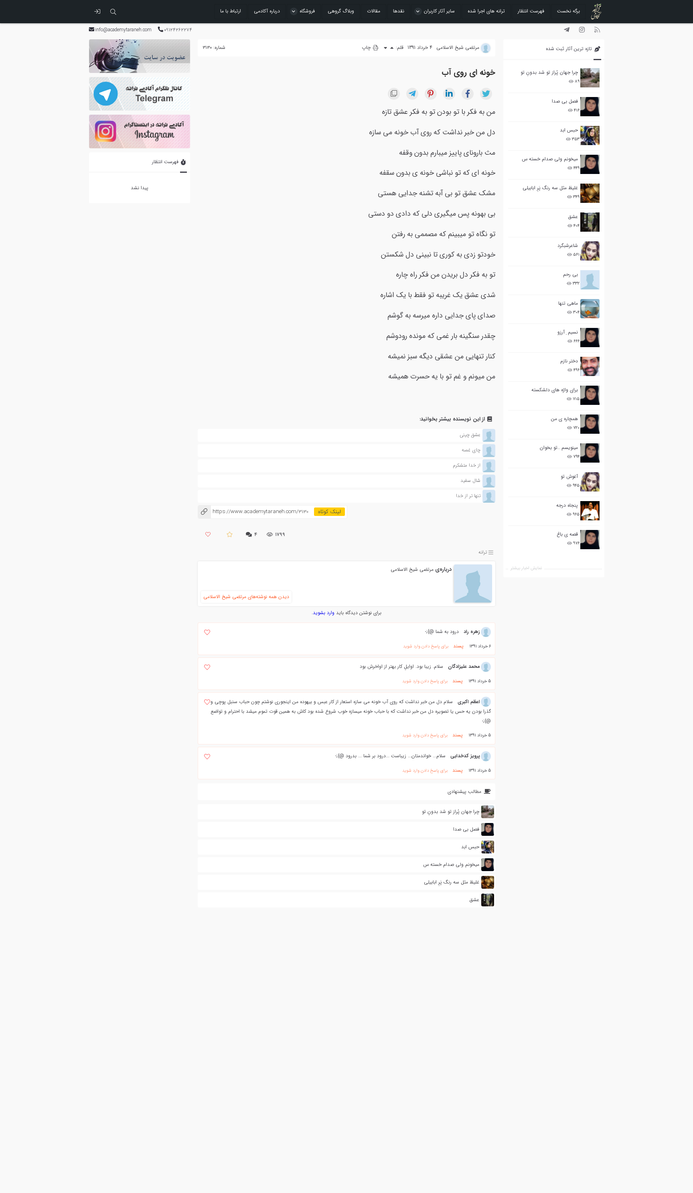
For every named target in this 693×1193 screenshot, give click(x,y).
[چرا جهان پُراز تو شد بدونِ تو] (590, 77)
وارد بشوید (323, 613)
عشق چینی (470, 435)
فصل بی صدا (565, 101)
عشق (573, 216)
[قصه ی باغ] (590, 539)
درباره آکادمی (267, 11)
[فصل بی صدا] (590, 106)
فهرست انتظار (531, 11)
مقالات (373, 11)
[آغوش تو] (590, 481)
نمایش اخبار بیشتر (526, 568)
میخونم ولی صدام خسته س (550, 159)
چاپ (367, 47)
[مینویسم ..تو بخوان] (590, 453)
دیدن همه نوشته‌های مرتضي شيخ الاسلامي (246, 597)
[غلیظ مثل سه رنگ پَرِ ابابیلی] (590, 193)
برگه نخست (568, 11)
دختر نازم (569, 361)
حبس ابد (569, 130)
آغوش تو (569, 476)
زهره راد (472, 631)
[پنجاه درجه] (590, 511)
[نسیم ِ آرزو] (590, 337)
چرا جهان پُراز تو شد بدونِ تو (549, 72)
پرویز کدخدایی (465, 756)
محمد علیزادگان (464, 666)
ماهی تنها (568, 303)
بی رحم (570, 274)
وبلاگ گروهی (341, 11)
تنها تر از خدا (468, 495)
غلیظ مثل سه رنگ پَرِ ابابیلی (550, 188)
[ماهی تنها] (590, 308)
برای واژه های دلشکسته (554, 390)
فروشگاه (307, 11)
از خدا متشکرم (466, 465)
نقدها (398, 11)
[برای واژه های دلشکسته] (590, 395)
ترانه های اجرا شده (486, 11)
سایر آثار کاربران (439, 11)
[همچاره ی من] (590, 424)
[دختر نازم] (590, 366)
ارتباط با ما (230, 11)
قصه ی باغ (567, 534)
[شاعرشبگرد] (590, 251)
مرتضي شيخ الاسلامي (412, 569)
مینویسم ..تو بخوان (559, 447)
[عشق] (590, 222)
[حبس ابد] (590, 135)
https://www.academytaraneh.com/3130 (253, 512)
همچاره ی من (564, 419)
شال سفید (470, 480)
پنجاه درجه (567, 505)
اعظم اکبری (469, 702)
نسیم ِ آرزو (567, 332)
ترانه (482, 552)
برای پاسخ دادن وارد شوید (425, 646)
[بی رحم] (590, 279)
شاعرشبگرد (567, 245)
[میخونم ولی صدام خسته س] (590, 164)
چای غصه (471, 450)
